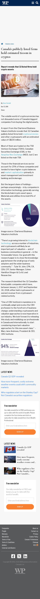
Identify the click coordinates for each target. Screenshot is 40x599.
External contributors (8, 548)
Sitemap (35, 542)
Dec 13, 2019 (4, 106)
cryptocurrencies (30, 134)
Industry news (9, 44)
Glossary (4, 534)
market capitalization (14, 172)
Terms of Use (6, 539)
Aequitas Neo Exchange (12, 155)
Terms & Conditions (8, 542)
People (4, 531)
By (6, 103)
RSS (34, 545)
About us (35, 528)
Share (3, 110)
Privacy (35, 534)
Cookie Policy (33, 536)
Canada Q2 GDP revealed (12, 376)
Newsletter (5, 536)
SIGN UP (20, 432)
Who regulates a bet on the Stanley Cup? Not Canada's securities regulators (26, 471)
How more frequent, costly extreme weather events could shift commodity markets (18, 384)
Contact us (34, 531)
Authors (4, 545)
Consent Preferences (31, 539)
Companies (5, 528)
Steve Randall (7, 103)
